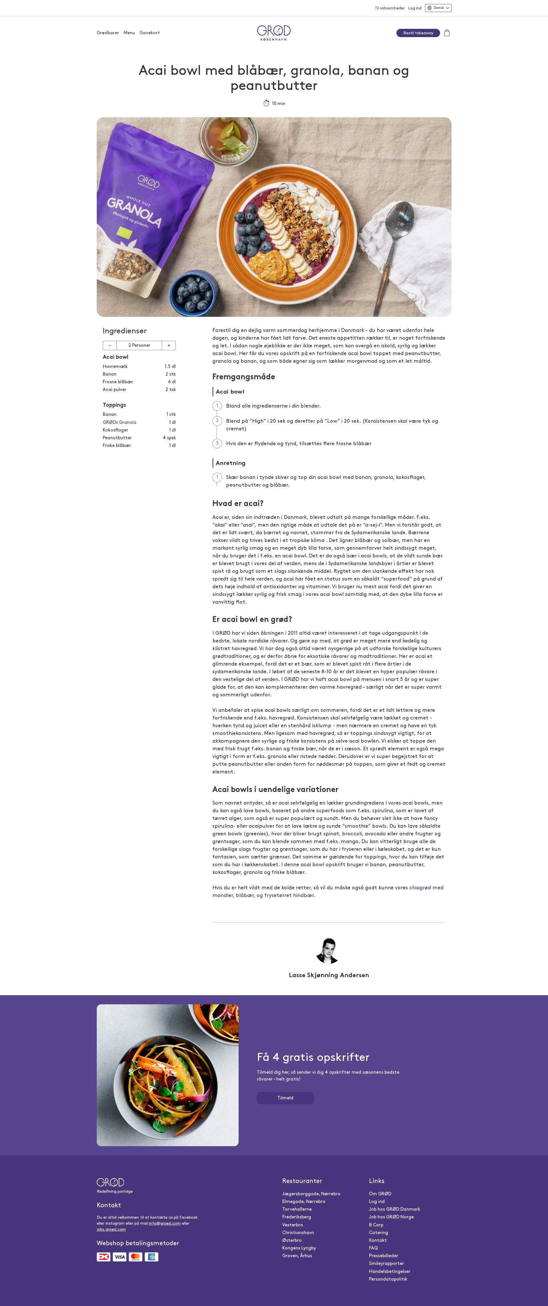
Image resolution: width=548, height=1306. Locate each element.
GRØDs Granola (119, 422)
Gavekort (150, 33)
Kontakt (378, 1240)
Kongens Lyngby (299, 1248)
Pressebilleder (383, 1256)
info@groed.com (165, 1223)
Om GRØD (380, 1194)
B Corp (376, 1225)
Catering (378, 1233)
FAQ (373, 1248)
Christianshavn (298, 1233)
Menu (129, 33)
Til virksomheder (390, 8)
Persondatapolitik (388, 1279)
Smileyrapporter (386, 1263)
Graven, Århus (297, 1256)
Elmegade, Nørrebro (303, 1202)
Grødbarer (108, 33)
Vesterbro (292, 1225)
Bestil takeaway (418, 33)
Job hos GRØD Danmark (394, 1209)
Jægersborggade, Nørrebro (311, 1194)
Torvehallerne (297, 1209)
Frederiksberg (296, 1217)
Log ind (415, 8)
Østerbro (292, 1240)
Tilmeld (285, 1098)
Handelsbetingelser (389, 1271)
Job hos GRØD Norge (391, 1217)
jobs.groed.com (111, 1229)
